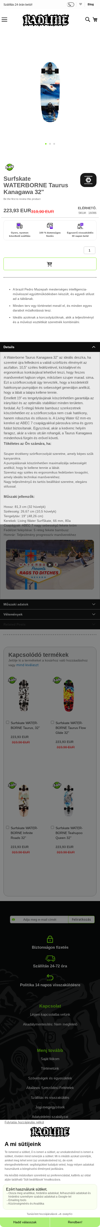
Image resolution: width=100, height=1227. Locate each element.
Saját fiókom (50, 1059)
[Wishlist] (80, 4)
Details (8, 347)
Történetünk (50, 1068)
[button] (46, 143)
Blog (91, 4)
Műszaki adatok (15, 604)
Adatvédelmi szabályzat (50, 1117)
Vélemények (13, 614)
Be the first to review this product (21, 199)
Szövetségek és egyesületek (50, 1078)
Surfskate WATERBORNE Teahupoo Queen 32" (69, 833)
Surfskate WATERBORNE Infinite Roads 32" (24, 833)
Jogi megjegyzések (50, 1107)
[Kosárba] (50, 264)
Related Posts (14, 624)
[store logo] (46, 20)
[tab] (50, 347)
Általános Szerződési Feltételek (50, 1088)
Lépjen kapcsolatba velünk (50, 1014)
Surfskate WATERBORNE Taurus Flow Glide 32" (71, 728)
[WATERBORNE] (88, 180)
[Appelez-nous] (70, 4)
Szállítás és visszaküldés (50, 1098)
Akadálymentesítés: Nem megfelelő (50, 1024)
